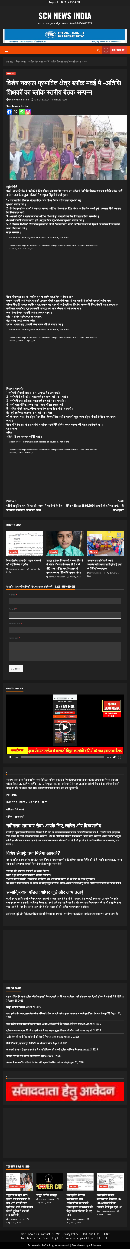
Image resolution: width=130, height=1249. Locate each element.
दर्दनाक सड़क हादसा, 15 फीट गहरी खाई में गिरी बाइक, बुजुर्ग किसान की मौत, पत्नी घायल (45, 1030)
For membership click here (78, 1238)
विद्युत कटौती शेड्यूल (15, 1007)
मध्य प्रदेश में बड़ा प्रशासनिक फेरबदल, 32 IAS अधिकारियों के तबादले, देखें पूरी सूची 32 (45, 1024)
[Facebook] (9, 112)
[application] (57, 264)
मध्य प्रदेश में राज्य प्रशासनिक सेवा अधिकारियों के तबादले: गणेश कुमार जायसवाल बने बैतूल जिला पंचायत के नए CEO (58, 1013)
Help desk (101, 1238)
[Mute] (114, 757)
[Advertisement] (65, 955)
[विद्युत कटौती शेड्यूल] (49, 1181)
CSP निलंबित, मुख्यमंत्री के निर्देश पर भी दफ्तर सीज (29, 1043)
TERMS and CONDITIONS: (95, 1234)
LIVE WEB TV (118, 50)
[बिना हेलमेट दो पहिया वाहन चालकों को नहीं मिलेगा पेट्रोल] (24, 543)
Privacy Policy (70, 1234)
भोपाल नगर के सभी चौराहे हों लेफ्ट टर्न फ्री (25, 1056)
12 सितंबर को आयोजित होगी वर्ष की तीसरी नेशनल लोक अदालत (34, 1036)
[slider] (62, 757)
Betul (42, 1186)
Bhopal (73, 1186)
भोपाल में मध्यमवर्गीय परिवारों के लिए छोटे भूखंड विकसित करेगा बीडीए (37, 1062)
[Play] (10, 757)
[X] (15, 112)
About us (33, 1234)
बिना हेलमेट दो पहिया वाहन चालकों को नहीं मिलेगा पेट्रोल (23, 562)
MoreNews (78, 1245)
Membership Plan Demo (35, 1238)
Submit (15, 668)
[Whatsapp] (22, 112)
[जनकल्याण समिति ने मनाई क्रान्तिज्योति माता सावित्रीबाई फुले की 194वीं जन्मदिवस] (105, 543)
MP (58, 1234)
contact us (47, 1234)
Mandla (11, 73)
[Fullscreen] (119, 757)
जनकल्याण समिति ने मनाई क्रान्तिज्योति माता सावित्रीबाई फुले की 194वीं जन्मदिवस (104, 564)
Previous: (34, 505)
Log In (55, 1238)
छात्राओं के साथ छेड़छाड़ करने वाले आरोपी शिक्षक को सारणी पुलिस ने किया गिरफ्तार (44, 1049)
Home (22, 1234)
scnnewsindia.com (19, 99)
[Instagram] (28, 112)
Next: (95, 505)
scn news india (65, 15)
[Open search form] (98, 50)
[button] (6, 50)
